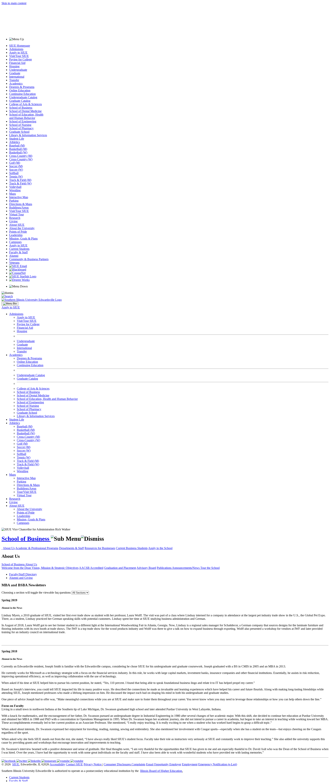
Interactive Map (18, 197)
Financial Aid (17, 62)
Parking (14, 200)
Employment (189, 764)
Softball (14, 173)
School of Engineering (22, 121)
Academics (16, 83)
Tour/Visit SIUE (26, 491)
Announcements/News (186, 567)
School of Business (20, 107)
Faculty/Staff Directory (23, 574)
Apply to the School (160, 548)
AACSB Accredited (91, 567)
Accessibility (57, 764)
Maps (12, 193)
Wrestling (15, 190)
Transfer (14, 80)
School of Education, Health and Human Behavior (26, 116)
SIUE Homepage (19, 45)
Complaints (138, 764)
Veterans (14, 262)
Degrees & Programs (21, 87)
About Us (9, 548)
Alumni (13, 255)
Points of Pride (18, 231)
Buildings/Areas (19, 207)
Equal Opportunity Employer (163, 764)
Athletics (14, 142)
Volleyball (15, 186)
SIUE (15, 764)
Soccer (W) (16, 169)
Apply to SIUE (18, 52)
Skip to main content (14, 3)
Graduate (14, 73)
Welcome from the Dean (17, 567)
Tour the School (210, 567)
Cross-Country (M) (20, 155)
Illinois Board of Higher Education (161, 770)
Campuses (15, 242)
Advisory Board (146, 567)
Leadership (16, 235)
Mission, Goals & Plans (23, 238)
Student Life (16, 138)
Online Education (19, 90)
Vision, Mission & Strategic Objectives (55, 567)
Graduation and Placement (120, 567)
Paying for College (20, 59)
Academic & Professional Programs (36, 548)
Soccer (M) (16, 166)
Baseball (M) (17, 145)
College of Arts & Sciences (25, 104)
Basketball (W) (18, 152)
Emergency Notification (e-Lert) (217, 764)
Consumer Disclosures (117, 764)
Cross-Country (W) (20, 159)
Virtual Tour (16, 214)
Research (14, 217)
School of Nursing (20, 124)
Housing (14, 66)
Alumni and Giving (21, 577)
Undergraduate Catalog (23, 97)
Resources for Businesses (100, 548)
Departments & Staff (71, 548)
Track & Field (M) (20, 180)
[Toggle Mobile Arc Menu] (10, 304)
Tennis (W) (16, 176)
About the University (22, 228)
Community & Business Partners (29, 259)
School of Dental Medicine (25, 111)
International (16, 76)
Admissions (16, 49)
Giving (13, 221)
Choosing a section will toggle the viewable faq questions (36, 592)
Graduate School (19, 131)
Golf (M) (14, 162)
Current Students (19, 248)
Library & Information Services (28, 135)
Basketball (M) (18, 149)
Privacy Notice (93, 764)
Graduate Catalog (19, 100)
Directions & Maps (20, 204)
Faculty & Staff (18, 252)
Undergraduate (18, 69)
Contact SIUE (74, 764)
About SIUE (16, 224)
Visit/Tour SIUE (19, 56)
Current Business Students (132, 548)
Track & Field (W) (20, 183)
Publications (164, 567)
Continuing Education (22, 93)
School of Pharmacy (21, 128)
